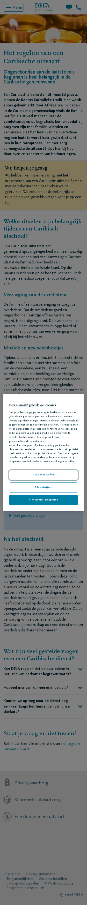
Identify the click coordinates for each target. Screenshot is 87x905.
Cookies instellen (43, 475)
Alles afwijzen (43, 487)
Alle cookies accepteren (43, 500)
